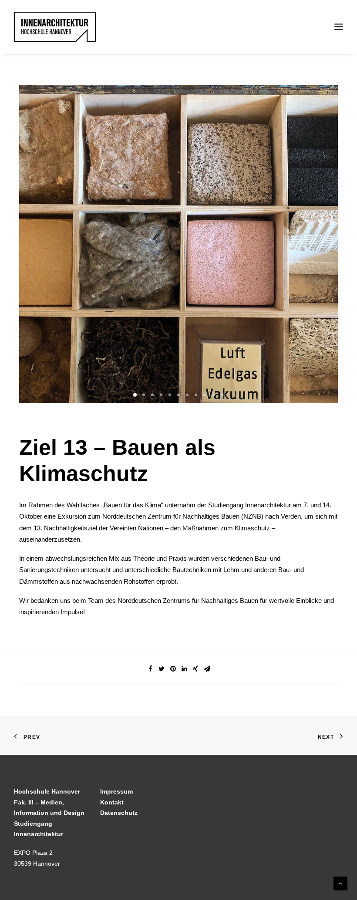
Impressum (116, 791)
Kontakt (112, 802)
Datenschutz (119, 812)
